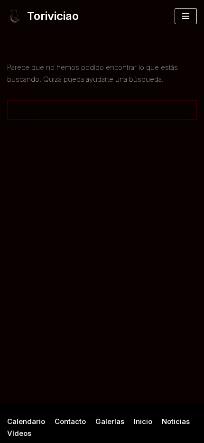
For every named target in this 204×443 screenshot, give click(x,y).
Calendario (26, 421)
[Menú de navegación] (186, 16)
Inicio (143, 421)
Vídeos (19, 433)
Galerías (109, 421)
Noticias (176, 421)
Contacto (70, 421)
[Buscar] (186, 110)
